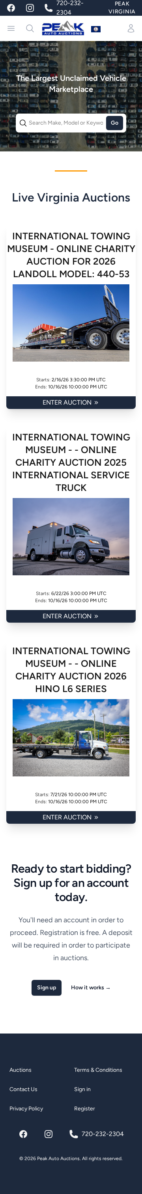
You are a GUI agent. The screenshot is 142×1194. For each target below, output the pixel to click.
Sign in (82, 1089)
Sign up (46, 987)
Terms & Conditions (98, 1070)
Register (84, 1108)
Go (114, 122)
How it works (91, 987)
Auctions (20, 1070)
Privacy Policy (26, 1108)
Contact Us (23, 1089)
